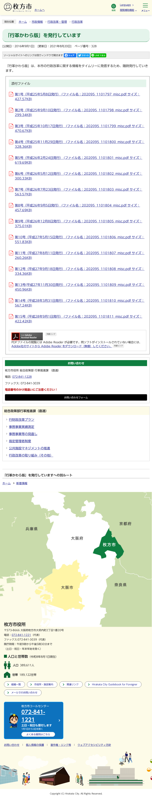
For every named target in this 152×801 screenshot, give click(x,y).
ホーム (23, 21)
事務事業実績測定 (21, 426)
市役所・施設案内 (43, 684)
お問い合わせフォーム (76, 397)
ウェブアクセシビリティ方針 (94, 745)
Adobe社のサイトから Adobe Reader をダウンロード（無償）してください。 (67, 346)
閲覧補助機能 (127, 10)
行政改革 (77, 21)
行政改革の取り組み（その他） (31, 455)
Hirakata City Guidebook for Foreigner (114, 684)
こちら (38, 734)
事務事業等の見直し (23, 434)
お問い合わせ (11, 745)
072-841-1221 (21, 635)
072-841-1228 (22, 376)
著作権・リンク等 (60, 745)
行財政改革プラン (21, 419)
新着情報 (21, 483)
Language (125, 5)
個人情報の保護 (35, 745)
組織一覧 (16, 684)
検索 (114, 10)
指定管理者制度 (20, 441)
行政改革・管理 (57, 21)
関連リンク (73, 684)
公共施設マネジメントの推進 (29, 448)
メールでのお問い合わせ (24, 692)
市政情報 (37, 21)
